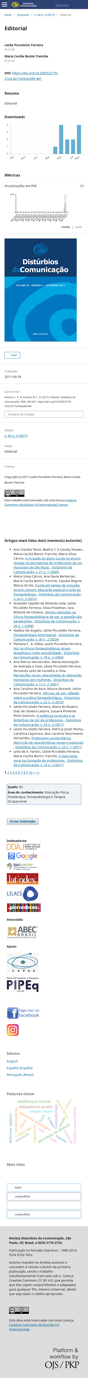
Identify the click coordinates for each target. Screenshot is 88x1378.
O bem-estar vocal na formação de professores (46, 758)
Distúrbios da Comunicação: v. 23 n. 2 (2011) (47, 722)
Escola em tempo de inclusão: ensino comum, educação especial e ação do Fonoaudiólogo (47, 589)
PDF (14, 355)
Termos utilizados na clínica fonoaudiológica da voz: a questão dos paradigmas (48, 616)
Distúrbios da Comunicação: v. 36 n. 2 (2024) (46, 637)
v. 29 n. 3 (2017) (45, 15)
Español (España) (19, 1068)
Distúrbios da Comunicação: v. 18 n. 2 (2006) (46, 655)
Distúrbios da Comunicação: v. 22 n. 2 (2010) (47, 700)
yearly (78, 227)
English (12, 1061)
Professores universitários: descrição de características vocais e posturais (48, 740)
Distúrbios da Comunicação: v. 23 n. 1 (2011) (48, 747)
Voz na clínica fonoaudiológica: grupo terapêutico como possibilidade (42, 650)
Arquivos (23, 15)
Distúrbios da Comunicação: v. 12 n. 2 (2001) (44, 682)
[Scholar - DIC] (22, 859)
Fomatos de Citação (21, 414)
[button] (44, 1187)
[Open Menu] (4, 4)
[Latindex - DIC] (22, 883)
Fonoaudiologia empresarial (35, 635)
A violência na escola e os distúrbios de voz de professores (44, 717)
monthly (65, 227)
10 (30, 772)
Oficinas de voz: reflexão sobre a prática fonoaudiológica (46, 695)
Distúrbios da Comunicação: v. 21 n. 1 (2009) (43, 569)
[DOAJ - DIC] (24, 848)
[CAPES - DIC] (24, 911)
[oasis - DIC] (22, 870)
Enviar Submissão (22, 821)
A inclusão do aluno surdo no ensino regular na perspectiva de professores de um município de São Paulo (48, 562)
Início (8, 15)
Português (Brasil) (20, 1075)
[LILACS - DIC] (22, 900)
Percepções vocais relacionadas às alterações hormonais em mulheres (48, 677)
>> (38, 772)
